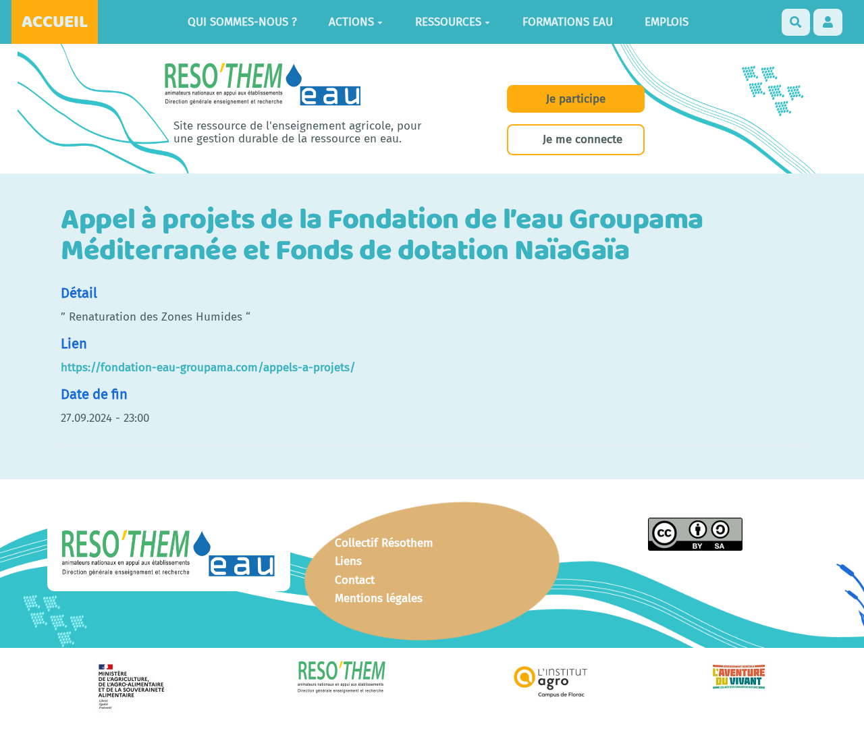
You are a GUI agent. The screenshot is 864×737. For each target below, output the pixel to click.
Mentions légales (379, 598)
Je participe (575, 99)
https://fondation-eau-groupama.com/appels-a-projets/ (208, 367)
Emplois (666, 22)
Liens (348, 561)
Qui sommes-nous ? (242, 22)
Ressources (448, 22)
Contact (355, 580)
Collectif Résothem (384, 543)
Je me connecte (582, 139)
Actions (351, 22)
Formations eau (567, 22)
